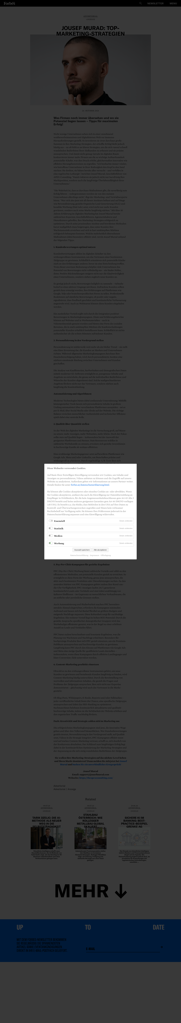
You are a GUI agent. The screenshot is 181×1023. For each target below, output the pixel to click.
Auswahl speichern (82, 550)
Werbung (59, 543)
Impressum (94, 555)
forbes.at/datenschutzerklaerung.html (90, 484)
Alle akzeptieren (100, 550)
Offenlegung (106, 555)
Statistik (58, 528)
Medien (58, 535)
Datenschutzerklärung (79, 555)
